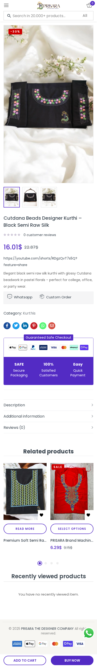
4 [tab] (57, 563)
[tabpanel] (25, 510)
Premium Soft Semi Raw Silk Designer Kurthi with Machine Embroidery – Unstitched (25, 540)
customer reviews (40, 235)
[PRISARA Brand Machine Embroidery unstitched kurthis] (71, 491)
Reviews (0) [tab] (14, 427)
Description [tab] (14, 405)
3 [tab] (51, 563)
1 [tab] (40, 563)
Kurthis (29, 313)
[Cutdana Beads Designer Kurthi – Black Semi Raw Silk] (7, 325)
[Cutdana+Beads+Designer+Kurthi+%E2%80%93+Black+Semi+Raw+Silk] (16, 325)
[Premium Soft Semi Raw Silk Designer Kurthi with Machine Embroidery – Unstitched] (25, 491)
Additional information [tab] (24, 416)
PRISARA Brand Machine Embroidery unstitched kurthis (71, 540)
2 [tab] (45, 563)
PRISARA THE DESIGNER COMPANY (47, 628)
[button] (48, 337)
